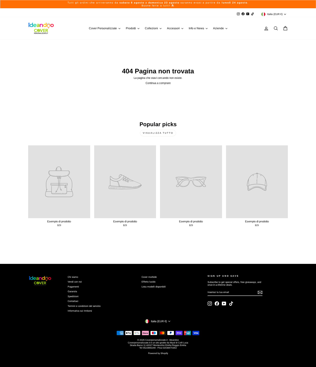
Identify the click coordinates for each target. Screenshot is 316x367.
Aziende (219, 28)
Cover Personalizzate (103, 28)
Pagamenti (73, 286)
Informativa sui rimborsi (80, 310)
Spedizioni (73, 296)
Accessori (173, 28)
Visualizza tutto (158, 133)
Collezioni (152, 28)
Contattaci (73, 301)
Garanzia (72, 291)
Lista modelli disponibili (154, 286)
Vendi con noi (75, 281)
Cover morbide (149, 277)
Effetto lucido (148, 281)
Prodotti (131, 28)
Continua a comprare (158, 82)
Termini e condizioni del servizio (84, 306)
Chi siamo (73, 277)
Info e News (197, 28)
